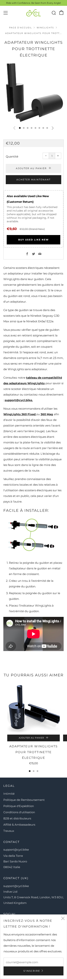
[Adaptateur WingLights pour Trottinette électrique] (33, 708)
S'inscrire (31, 970)
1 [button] (30, 771)
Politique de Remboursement (24, 800)
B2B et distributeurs (17, 818)
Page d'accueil (20, 27)
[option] (33, 92)
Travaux (8, 831)
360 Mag (47, 414)
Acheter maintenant (33, 179)
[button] (20, 128)
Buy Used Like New (33, 239)
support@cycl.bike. (19, 400)
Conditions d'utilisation (19, 812)
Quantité (12, 156)
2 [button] (33, 771)
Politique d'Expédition (18, 806)
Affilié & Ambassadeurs (19, 824)
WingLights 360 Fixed (19, 414)
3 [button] (37, 771)
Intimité (9, 793)
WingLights (45, 27)
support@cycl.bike (16, 849)
